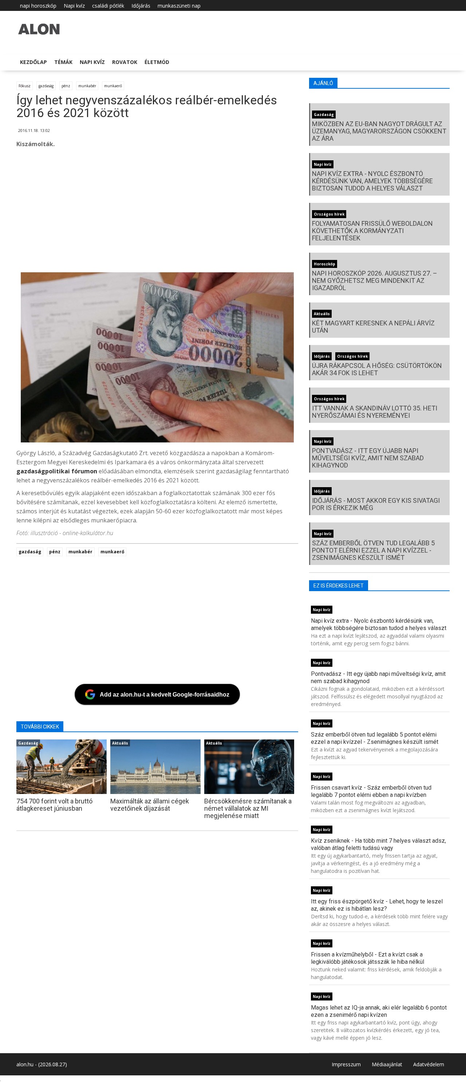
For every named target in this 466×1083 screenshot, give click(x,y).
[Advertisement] (234, 212)
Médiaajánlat (387, 1064)
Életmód (157, 62)
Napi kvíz (74, 5)
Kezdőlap (33, 62)
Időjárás (140, 5)
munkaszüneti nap (179, 5)
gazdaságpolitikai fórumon (56, 471)
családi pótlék (108, 5)
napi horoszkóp (38, 5)
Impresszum (346, 1064)
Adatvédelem (428, 1064)
